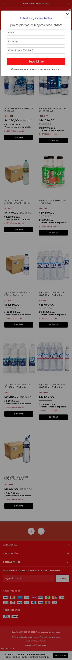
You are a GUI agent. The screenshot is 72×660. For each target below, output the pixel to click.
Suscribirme (36, 61)
